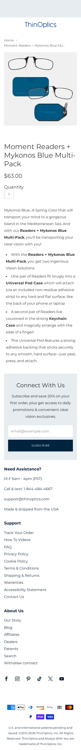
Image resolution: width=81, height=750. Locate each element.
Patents (11, 649)
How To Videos (17, 540)
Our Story (12, 620)
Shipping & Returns (21, 575)
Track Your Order (19, 533)
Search (10, 656)
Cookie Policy (16, 561)
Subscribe (41, 445)
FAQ (7, 547)
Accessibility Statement (25, 590)
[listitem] (40, 9)
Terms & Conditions (21, 568)
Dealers (11, 642)
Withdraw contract (21, 663)
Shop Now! (48, 10)
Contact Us (14, 597)
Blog (8, 627)
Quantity (14, 187)
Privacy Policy (16, 554)
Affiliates (11, 634)
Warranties (13, 582)
